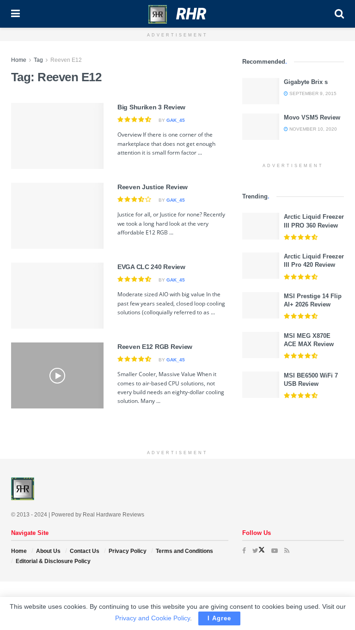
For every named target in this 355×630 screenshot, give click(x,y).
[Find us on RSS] (286, 551)
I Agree (219, 618)
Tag (38, 60)
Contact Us (84, 551)
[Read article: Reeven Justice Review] (57, 216)
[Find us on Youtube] (274, 551)
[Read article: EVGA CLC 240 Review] (57, 296)
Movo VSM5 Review (312, 117)
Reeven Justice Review (152, 187)
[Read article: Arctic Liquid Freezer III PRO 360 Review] (260, 226)
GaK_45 (175, 120)
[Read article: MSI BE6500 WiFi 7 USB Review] (260, 385)
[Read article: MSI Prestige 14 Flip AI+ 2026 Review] (260, 305)
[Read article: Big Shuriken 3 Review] (57, 136)
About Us (48, 551)
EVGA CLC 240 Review (151, 266)
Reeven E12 (66, 60)
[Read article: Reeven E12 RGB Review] (57, 375)
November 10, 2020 (312, 129)
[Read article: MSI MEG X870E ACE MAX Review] (260, 345)
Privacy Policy (128, 551)
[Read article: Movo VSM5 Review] (260, 127)
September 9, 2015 (312, 93)
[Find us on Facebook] (244, 551)
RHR (191, 14)
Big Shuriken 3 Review (151, 107)
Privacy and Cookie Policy (152, 618)
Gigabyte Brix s (306, 81)
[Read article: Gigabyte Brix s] (260, 91)
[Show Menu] (15, 14)
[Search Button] (339, 14)
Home (18, 60)
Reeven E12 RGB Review (154, 346)
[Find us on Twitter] (258, 551)
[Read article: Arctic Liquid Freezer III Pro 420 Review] (260, 265)
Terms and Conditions (184, 551)
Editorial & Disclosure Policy (53, 561)
